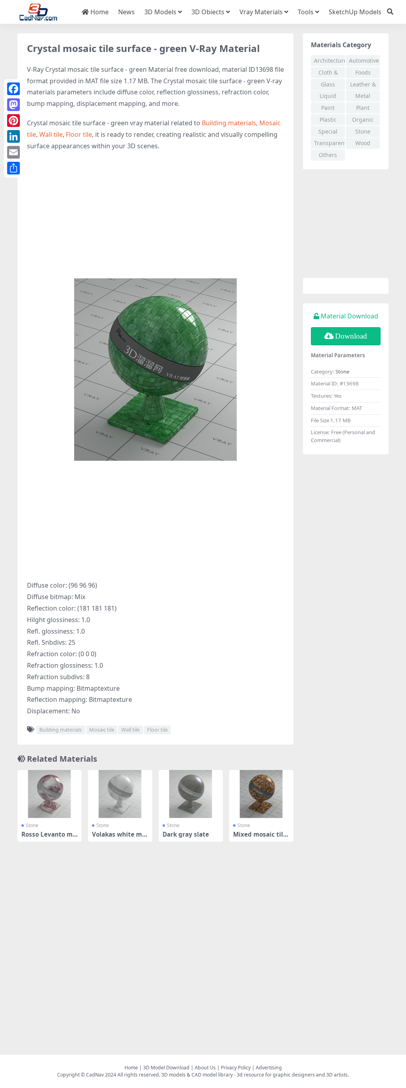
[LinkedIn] (13, 136)
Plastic (328, 119)
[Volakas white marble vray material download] (120, 794)
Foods (363, 72)
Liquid (328, 96)
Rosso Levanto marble (48, 837)
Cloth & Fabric (328, 73)
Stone (32, 825)
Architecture (329, 60)
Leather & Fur (363, 85)
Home (99, 12)
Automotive (364, 60)
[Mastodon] (13, 105)
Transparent (329, 143)
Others (328, 155)
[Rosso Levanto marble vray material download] (49, 794)
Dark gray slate (186, 834)
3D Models (160, 12)
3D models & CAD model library (197, 1074)
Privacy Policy (236, 1067)
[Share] (13, 168)
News (126, 12)
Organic (362, 119)
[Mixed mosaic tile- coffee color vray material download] (261, 794)
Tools (306, 12)
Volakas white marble (120, 837)
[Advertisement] (155, 214)
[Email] (13, 152)
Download (351, 336)
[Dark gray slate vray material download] (191, 794)
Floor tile (79, 134)
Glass (328, 84)
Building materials (229, 123)
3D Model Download (166, 1067)
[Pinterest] (13, 120)
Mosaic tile (101, 729)
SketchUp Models (355, 12)
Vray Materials (261, 12)
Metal (362, 96)
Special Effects (327, 132)
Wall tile (51, 134)
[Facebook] (13, 89)
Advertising (269, 1067)
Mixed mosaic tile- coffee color (261, 837)
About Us (205, 1067)
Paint (328, 107)
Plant (363, 107)
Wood (362, 143)
